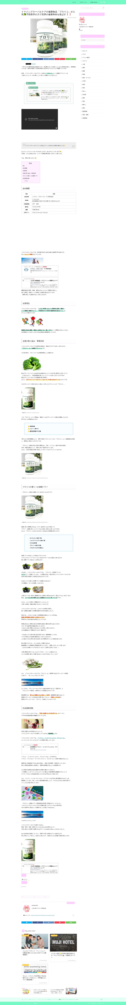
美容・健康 (85, 114)
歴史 (84, 98)
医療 (84, 74)
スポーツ (85, 61)
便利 (84, 67)
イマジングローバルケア (39, 896)
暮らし (84, 91)
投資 (84, 84)
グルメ (84, 54)
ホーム (74, 2)
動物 (84, 71)
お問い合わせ (93, 2)
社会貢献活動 (26, 178)
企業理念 (25, 170)
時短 (84, 87)
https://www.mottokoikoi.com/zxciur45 (43, 915)
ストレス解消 (86, 57)
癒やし (84, 104)
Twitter (81, 30)
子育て (84, 81)
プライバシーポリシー (27, 1003)
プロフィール (83, 2)
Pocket (34, 64)
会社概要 (25, 168)
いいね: (26, 180)
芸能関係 (85, 118)
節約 (84, 108)
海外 (84, 101)
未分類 (84, 94)
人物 (84, 64)
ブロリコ (47, 896)
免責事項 (35, 1003)
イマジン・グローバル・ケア (28, 896)
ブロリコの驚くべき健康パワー (30, 175)
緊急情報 (85, 111)
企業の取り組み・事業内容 (29, 173)
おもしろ (85, 50)
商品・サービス (25, 8)
